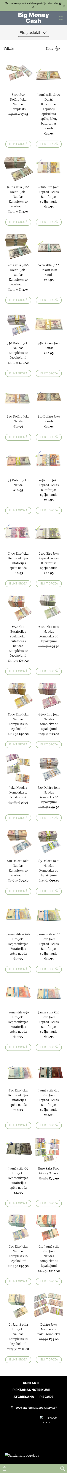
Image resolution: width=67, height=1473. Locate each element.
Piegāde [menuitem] (46, 1397)
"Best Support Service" (42, 1407)
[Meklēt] (62, 1468)
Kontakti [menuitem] (31, 1383)
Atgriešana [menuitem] (23, 1397)
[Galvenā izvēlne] (6, 18)
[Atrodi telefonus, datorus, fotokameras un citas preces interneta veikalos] (51, 1455)
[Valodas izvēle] (61, 18)
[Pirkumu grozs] (4, 1468)
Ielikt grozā (18, 144)
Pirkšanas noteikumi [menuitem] (31, 1390)
